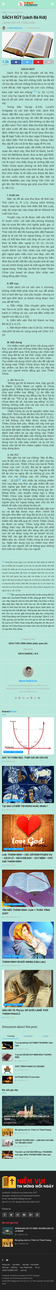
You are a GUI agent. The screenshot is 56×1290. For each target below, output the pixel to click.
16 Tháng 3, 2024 (9, 810)
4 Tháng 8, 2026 (10, 1123)
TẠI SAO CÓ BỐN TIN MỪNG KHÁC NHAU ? (25, 806)
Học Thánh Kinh (26, 1267)
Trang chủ (6, 1265)
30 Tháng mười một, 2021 (12, 917)
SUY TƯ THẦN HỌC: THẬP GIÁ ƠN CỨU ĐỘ (25, 757)
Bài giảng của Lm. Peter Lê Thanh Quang (33, 1130)
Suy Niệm (16, 1265)
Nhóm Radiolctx (15, 28)
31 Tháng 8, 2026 (22, 1133)
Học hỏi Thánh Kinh (16, 12)
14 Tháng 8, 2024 (9, 761)
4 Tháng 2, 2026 (21, 1146)
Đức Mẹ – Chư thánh (31, 1265)
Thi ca (37, 1267)
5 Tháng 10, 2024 (33, 28)
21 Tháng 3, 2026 (22, 1158)
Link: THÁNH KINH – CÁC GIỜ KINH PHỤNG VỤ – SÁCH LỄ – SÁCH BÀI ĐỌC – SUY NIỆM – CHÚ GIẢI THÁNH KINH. (27, 858)
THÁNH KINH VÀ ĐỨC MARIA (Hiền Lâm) (24, 961)
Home (4, 12)
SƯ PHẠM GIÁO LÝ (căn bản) (27, 1077)
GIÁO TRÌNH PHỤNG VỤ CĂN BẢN (29, 1066)
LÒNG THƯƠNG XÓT (10, 1270)
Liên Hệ (23, 1270)
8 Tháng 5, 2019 (8, 1017)
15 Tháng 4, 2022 (9, 865)
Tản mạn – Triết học (9, 1267)
